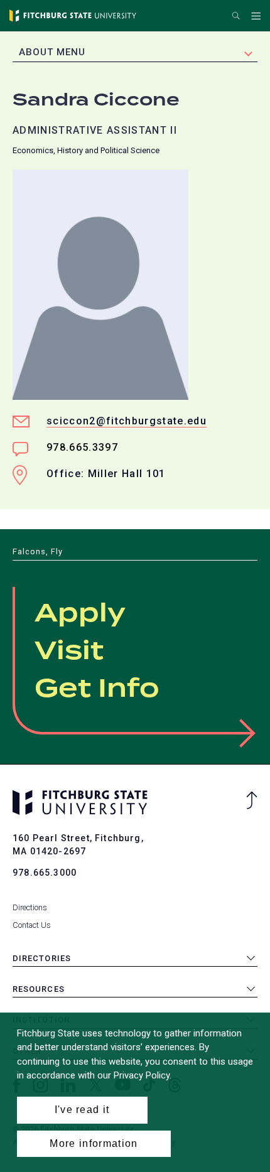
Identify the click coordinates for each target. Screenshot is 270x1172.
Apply (80, 614)
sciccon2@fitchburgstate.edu (126, 421)
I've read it (82, 1109)
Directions (30, 907)
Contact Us (32, 925)
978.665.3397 (82, 447)
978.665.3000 (45, 873)
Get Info (97, 689)
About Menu (52, 52)
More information (94, 1143)
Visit (69, 652)
